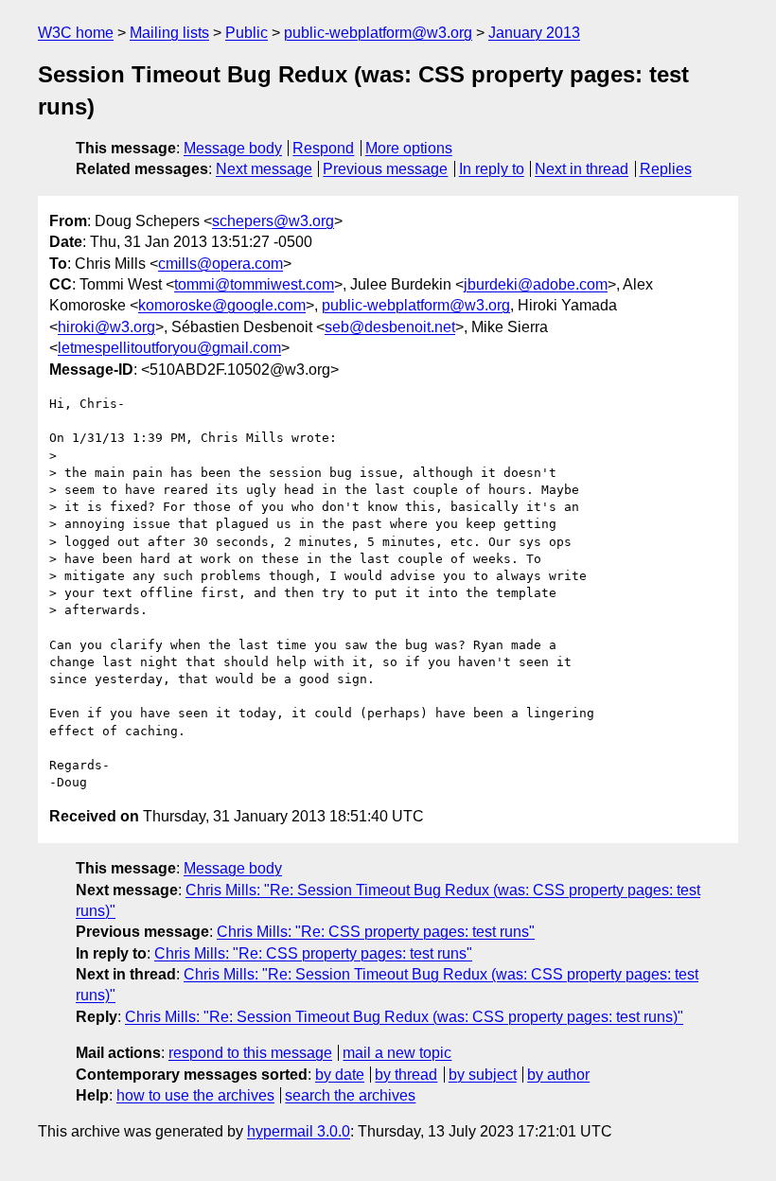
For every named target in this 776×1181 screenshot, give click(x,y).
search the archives (350, 1095)
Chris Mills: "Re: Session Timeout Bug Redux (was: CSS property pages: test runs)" (404, 1017)
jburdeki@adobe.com (536, 284)
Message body (233, 148)
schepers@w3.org (273, 221)
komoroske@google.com (222, 305)
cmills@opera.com (220, 264)
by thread (406, 1074)
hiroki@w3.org (106, 327)
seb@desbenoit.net (390, 327)
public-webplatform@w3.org (378, 33)
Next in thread (581, 169)
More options (408, 148)
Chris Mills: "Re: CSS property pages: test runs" (376, 932)
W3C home (76, 33)
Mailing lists (169, 33)
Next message (264, 169)
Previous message (385, 169)
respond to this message (250, 1053)
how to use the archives (195, 1095)
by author (558, 1074)
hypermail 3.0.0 (298, 1131)
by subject (483, 1074)
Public (246, 33)
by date (339, 1074)
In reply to (491, 169)
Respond (323, 148)
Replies (666, 169)
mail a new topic (397, 1053)
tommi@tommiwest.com (254, 284)
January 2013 (534, 33)
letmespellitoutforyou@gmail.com (169, 348)
